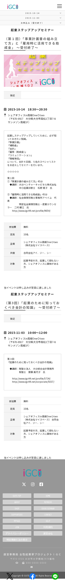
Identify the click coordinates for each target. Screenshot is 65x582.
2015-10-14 (32, 13)
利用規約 (48, 527)
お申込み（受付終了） (32, 23)
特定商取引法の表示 (17, 539)
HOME (48, 495)
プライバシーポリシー (17, 533)
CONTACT (48, 514)
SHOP (17, 508)
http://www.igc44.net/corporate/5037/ (33, 381)
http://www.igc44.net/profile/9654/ (31, 210)
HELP (48, 521)
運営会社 (48, 533)
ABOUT (17, 502)
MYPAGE (17, 521)
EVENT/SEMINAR (48, 508)
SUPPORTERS (16, 514)
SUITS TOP (17, 495)
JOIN (17, 527)
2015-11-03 (32, 17)
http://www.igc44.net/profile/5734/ (31, 378)
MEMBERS (48, 502)
